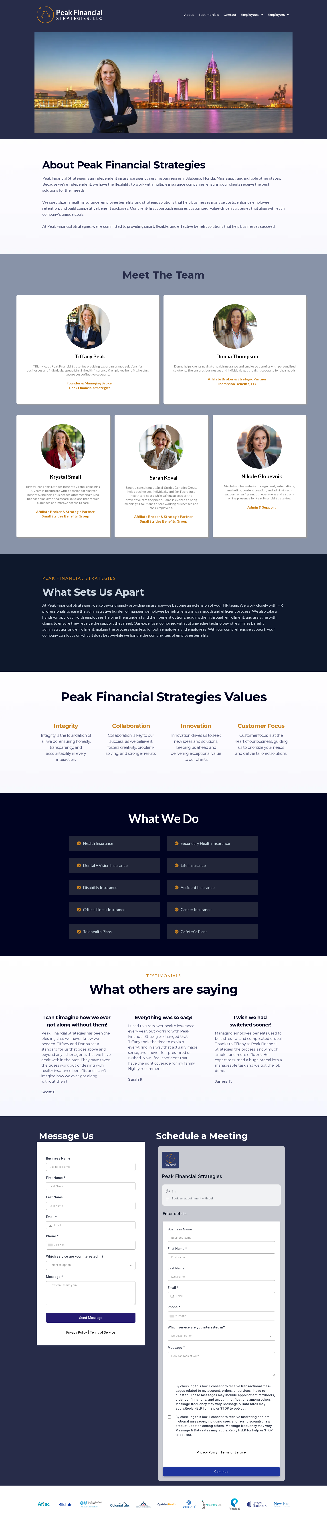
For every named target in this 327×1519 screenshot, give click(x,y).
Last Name (54, 1197)
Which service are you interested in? (74, 1256)
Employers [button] (277, 15)
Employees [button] (250, 15)
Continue (221, 1472)
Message (54, 1277)
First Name (55, 1178)
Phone (52, 1236)
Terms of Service (102, 1332)
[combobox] (51, 1245)
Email (51, 1217)
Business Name (58, 1158)
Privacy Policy (76, 1332)
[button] (189, 1195)
